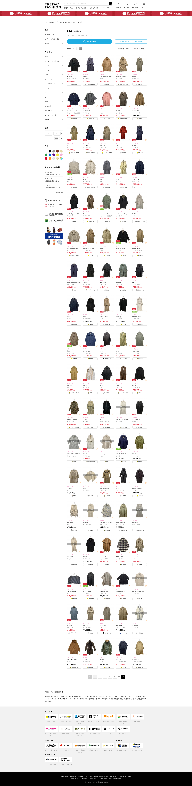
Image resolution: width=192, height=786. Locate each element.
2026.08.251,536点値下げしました (52, 186)
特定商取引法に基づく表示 (101, 776)
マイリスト (107, 8)
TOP (46, 22)
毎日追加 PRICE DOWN (96, 13)
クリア (56, 138)
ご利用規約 (84, 778)
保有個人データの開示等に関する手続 (120, 776)
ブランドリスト (81, 8)
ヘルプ (113, 778)
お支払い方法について (55, 200)
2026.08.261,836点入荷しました (52, 180)
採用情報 (118, 778)
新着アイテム (68, 8)
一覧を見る (59, 193)
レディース (52, 39)
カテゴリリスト (95, 8)
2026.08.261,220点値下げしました (52, 173)
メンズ (50, 35)
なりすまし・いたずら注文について (55, 206)
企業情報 (63, 776)
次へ (123, 677)
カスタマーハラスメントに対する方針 (99, 778)
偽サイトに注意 (75, 778)
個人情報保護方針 (72, 776)
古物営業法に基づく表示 (85, 776)
